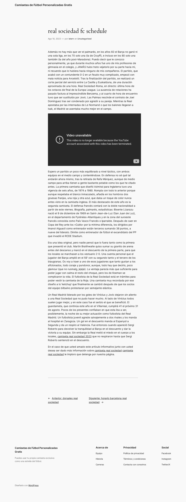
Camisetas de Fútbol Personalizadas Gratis (43, 5)
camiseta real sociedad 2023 (75, 336)
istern (71, 38)
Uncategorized (84, 38)
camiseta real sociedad (108, 350)
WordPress (33, 485)
